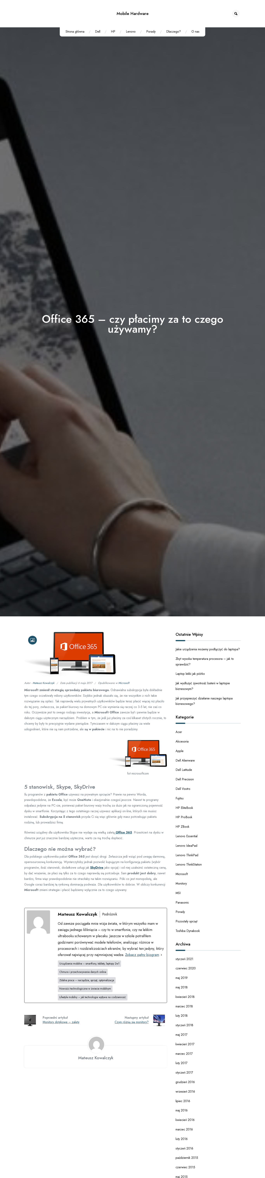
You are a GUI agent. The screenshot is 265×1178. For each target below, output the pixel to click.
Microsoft (123, 683)
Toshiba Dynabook (188, 931)
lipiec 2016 (183, 1101)
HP (113, 31)
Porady (151, 31)
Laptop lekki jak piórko (190, 673)
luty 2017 (181, 1063)
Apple (180, 751)
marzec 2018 (184, 1006)
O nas (195, 31)
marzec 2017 (184, 1053)
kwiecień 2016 (185, 1120)
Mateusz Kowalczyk (43, 683)
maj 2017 (181, 1034)
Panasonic (182, 902)
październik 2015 (187, 1157)
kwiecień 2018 (185, 997)
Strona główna (75, 31)
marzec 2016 (184, 1129)
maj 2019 (182, 978)
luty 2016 (182, 1139)
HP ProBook (184, 817)
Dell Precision (185, 779)
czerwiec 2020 (186, 968)
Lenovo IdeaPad (186, 845)
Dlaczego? (173, 31)
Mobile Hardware (133, 13)
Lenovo (131, 31)
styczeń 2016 (184, 1148)
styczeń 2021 (184, 959)
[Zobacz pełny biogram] (161, 955)
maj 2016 (182, 1110)
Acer (179, 732)
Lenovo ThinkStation (189, 864)
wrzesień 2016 (185, 1091)
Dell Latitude (184, 770)
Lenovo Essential (186, 836)
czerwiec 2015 (185, 1167)
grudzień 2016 (185, 1082)
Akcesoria (182, 741)
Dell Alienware (185, 760)
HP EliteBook (184, 808)
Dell (97, 31)
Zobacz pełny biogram (142, 954)
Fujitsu (180, 798)
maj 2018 (182, 987)
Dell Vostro (183, 789)
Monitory (181, 883)
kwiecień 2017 (185, 1044)
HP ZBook (182, 826)
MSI (178, 893)
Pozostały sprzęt (186, 921)
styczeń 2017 (184, 1072)
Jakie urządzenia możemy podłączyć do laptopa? (208, 649)
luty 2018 (182, 1015)
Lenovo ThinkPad (187, 855)
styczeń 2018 (184, 1025)
